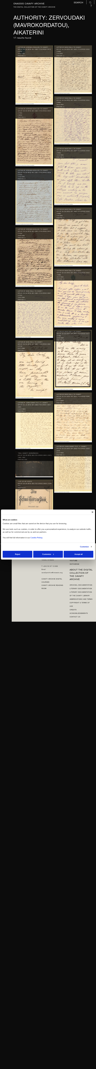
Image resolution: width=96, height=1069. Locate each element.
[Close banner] (92, 512)
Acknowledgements (79, 613)
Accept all (78, 554)
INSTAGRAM (74, 563)
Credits (73, 609)
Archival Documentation (81, 584)
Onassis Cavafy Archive (29, 3)
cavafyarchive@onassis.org (52, 572)
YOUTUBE (73, 560)
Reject (17, 554)
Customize (84, 547)
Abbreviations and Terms (81, 599)
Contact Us (75, 616)
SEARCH (79, 2)
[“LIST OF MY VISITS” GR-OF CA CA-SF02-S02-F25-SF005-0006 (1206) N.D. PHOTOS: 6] (34, 505)
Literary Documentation (81, 588)
